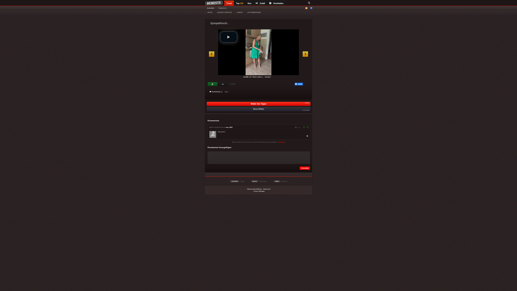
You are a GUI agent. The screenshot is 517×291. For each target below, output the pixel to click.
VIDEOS (240, 12)
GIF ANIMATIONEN (254, 12)
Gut (213, 84)
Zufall (262, 3)
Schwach (223, 84)
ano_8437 (229, 127)
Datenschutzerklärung (254, 189)
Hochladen (278, 3)
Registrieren (222, 8)
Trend (229, 3)
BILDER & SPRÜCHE (224, 12)
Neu (249, 3)
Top (239, 3)
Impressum (266, 189)
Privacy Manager (259, 191)
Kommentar (217, 92)
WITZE (209, 12)
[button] (228, 37)
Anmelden (210, 8)
